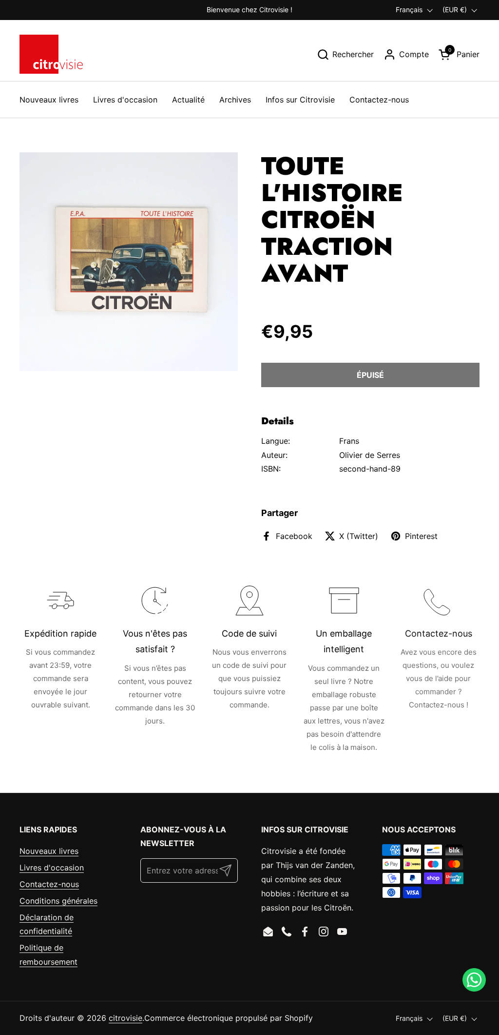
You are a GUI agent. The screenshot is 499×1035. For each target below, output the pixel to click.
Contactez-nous (49, 884)
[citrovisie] (51, 54)
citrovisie (125, 1018)
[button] (345, 54)
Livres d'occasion (51, 867)
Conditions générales (58, 901)
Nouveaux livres (48, 851)
